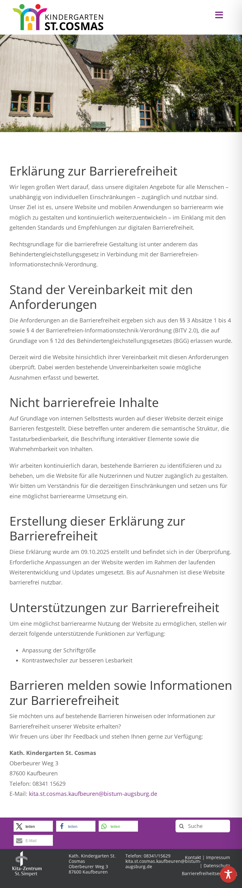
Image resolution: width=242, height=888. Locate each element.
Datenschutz (217, 865)
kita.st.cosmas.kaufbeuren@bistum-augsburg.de (93, 793)
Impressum (218, 857)
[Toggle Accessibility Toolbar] (228, 874)
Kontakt (193, 857)
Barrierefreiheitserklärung (209, 873)
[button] (33, 826)
